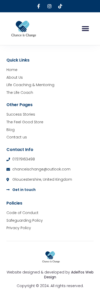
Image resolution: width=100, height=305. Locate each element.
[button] (85, 28)
